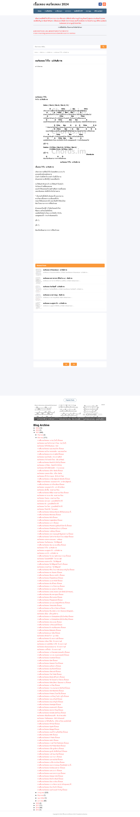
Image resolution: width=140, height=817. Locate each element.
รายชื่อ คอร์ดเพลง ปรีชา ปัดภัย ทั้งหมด (50, 471)
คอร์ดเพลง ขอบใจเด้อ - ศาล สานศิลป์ (49, 457)
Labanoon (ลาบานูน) (66, 23)
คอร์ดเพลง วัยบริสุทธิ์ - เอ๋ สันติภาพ (53, 286)
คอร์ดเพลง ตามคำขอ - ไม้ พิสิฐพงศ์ (48, 567)
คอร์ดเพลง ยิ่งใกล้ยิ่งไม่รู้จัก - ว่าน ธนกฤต (50, 468)
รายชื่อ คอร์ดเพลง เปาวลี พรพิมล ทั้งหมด (50, 484)
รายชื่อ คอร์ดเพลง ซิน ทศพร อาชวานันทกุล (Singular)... (55, 611)
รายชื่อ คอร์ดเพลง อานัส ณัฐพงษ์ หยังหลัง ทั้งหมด (53, 479)
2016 (38, 808)
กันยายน (41, 435)
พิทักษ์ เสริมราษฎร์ (73, 18)
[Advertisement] (70, 40)
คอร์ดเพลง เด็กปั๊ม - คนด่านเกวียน (48, 490)
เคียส (36, 18)
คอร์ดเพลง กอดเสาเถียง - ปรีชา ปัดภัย (49, 473)
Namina (85, 814)
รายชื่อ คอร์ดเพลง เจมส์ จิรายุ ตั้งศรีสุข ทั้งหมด (52, 732)
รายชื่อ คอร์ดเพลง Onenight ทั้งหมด (49, 704)
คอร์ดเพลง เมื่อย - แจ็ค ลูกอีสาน (47, 614)
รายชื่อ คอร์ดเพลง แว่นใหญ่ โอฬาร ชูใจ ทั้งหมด (53, 696)
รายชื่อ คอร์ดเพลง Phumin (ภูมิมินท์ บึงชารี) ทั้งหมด (54, 526)
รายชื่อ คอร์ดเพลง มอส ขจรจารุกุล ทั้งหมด (51, 773)
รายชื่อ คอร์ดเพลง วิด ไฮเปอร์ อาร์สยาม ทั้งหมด (53, 680)
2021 (38, 432)
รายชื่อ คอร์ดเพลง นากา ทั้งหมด (48, 523)
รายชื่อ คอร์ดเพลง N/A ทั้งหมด (47, 517)
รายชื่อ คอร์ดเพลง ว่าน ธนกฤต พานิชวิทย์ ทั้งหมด (53, 688)
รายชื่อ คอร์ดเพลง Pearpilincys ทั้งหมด (50, 578)
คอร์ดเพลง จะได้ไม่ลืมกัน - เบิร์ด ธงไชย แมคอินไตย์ (54, 721)
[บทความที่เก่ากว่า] (74, 364)
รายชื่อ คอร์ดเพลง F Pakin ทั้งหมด (48, 737)
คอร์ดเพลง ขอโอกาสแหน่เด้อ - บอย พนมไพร (52, 451)
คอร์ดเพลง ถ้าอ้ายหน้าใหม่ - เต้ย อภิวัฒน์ (50, 460)
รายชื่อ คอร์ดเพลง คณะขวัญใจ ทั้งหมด (50, 702)
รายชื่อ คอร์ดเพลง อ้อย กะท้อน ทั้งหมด (50, 781)
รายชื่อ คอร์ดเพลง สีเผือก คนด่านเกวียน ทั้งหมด (53, 493)
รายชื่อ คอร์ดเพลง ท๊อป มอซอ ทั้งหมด (49, 597)
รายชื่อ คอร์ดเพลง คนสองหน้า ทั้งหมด (50, 707)
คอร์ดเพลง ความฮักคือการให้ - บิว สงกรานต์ (52, 644)
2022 (38, 430)
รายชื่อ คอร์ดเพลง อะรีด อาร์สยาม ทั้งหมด (51, 608)
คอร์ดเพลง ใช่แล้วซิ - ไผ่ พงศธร (47, 509)
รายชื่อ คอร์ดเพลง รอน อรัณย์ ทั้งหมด (49, 699)
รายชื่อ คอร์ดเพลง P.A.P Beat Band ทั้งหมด (51, 746)
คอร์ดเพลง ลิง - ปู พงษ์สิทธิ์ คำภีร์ (48, 504)
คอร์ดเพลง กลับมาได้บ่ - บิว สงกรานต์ (49, 641)
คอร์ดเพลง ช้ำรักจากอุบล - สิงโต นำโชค (50, 476)
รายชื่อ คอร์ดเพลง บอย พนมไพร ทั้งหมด (50, 449)
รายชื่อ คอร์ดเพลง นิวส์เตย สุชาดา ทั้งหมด (51, 768)
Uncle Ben (77, 23)
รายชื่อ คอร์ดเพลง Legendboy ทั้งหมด (49, 520)
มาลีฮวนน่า (62, 18)
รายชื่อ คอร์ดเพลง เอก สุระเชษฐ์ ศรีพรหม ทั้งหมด (53, 603)
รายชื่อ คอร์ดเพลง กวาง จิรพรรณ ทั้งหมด (51, 586)
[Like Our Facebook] (100, 4)
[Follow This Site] (104, 4)
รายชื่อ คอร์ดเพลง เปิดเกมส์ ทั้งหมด (49, 671)
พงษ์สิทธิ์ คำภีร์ (45, 18)
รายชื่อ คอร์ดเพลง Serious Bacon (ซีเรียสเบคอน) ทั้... (54, 512)
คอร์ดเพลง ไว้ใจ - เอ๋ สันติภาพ (47, 548)
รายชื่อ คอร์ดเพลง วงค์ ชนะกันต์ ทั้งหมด (50, 754)
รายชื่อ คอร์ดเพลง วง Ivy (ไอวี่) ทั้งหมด (50, 440)
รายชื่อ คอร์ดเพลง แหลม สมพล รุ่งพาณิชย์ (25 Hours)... (55, 592)
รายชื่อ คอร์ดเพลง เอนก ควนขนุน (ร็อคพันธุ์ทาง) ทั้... (54, 765)
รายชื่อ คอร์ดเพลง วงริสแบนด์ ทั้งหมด (49, 625)
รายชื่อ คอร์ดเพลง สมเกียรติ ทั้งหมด (49, 669)
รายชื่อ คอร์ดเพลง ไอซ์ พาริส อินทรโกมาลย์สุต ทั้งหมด (55, 537)
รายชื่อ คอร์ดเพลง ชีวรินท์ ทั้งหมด (48, 724)
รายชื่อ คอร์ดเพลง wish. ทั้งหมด (47, 740)
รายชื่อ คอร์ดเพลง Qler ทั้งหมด (47, 660)
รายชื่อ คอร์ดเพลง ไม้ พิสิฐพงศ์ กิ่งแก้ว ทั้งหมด (52, 564)
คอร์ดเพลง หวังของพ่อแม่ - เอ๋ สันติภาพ (55, 270)
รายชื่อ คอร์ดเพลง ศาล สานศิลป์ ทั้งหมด (50, 454)
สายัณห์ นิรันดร (47, 21)
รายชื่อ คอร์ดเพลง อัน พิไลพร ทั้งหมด (49, 583)
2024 (38, 428)
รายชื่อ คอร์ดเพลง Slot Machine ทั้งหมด (50, 691)
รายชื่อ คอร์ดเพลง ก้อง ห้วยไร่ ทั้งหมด (49, 787)
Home (39, 11)
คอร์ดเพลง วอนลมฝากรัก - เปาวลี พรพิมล (51, 487)
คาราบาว (54, 18)
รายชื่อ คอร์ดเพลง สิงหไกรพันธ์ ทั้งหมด (50, 779)
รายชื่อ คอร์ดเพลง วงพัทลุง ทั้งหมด (48, 531)
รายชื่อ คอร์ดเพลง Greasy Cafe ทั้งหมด (50, 776)
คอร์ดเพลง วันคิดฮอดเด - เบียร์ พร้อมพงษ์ (50, 718)
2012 (38, 810)
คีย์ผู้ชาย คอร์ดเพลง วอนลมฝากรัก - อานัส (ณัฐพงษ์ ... (54, 482)
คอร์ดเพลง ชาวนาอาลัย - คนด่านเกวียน (50, 495)
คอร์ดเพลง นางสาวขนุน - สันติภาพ (53, 295)
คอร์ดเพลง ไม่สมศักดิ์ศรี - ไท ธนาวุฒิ (49, 559)
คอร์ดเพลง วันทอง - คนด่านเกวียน (48, 498)
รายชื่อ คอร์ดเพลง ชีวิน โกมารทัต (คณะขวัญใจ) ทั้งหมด (55, 570)
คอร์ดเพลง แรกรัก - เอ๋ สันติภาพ (47, 553)
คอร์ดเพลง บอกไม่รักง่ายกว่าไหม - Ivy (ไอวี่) (51, 443)
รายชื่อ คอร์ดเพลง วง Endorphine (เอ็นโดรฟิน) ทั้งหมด (55, 619)
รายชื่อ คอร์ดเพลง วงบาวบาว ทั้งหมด (49, 757)
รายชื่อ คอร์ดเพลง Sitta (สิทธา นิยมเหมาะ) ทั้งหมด (54, 682)
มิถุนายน (41, 795)
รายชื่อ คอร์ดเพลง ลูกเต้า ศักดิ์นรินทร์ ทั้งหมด (52, 751)
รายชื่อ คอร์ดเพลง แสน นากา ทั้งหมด (49, 770)
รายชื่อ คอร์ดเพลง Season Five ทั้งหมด (50, 663)
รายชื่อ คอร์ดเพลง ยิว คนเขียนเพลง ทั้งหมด (51, 627)
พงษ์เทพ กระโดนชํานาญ (87, 21)
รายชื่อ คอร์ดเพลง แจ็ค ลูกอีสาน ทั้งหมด (50, 748)
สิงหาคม (41, 438)
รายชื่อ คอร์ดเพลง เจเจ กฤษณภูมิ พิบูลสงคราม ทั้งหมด (55, 534)
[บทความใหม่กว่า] (66, 364)
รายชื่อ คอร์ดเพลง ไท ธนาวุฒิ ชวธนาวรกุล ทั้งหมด (54, 556)
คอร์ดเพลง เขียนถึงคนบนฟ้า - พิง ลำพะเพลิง (51, 715)
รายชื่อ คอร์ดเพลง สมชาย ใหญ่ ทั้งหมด (50, 710)
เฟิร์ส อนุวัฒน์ (101, 21)
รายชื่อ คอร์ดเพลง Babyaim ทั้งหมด (49, 630)
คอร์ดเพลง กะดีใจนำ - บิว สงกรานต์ (49, 649)
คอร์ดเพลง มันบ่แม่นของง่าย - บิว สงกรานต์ (51, 647)
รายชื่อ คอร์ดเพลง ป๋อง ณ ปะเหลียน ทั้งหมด (51, 545)
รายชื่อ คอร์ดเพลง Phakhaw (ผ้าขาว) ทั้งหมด (52, 528)
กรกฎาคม (41, 792)
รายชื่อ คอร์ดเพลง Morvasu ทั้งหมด (49, 515)
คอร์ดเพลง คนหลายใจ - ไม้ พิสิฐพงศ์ (49, 561)
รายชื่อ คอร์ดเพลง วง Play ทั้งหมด (48, 685)
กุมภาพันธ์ (41, 798)
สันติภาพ (65, 21)
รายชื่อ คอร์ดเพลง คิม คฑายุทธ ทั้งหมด (50, 594)
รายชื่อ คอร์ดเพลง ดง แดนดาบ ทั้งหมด (50, 589)
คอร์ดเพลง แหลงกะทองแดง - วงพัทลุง (49, 539)
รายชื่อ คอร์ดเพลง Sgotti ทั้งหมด (48, 726)
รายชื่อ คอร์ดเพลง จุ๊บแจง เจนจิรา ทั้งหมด (51, 575)
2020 (38, 803)
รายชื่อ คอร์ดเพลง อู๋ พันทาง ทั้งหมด (49, 666)
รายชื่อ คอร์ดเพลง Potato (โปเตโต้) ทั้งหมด (51, 693)
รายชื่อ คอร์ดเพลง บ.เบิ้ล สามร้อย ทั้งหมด (50, 762)
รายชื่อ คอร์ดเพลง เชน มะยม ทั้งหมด (49, 622)
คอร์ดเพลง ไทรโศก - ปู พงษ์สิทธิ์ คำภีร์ (50, 506)
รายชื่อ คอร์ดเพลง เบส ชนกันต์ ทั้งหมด (50, 759)
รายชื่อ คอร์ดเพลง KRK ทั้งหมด (47, 735)
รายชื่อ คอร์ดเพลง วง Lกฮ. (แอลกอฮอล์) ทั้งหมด (53, 655)
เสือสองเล (57, 21)
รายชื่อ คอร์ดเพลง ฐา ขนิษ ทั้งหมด (48, 633)
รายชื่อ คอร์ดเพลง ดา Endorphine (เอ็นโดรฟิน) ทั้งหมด (55, 616)
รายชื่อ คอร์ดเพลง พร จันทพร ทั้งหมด (49, 572)
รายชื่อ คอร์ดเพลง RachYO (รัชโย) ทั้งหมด (51, 462)
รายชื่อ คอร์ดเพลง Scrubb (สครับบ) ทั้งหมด (51, 713)
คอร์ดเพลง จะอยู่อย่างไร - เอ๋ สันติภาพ (54, 303)
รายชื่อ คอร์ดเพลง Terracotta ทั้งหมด (49, 605)
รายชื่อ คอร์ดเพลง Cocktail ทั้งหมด (48, 658)
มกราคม (41, 801)
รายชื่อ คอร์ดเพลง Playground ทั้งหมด (50, 600)
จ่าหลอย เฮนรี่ (73, 21)
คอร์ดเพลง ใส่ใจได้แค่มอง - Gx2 (47, 446)
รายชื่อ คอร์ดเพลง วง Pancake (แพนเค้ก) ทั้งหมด (53, 652)
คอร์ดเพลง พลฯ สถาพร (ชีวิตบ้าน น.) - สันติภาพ (57, 278)
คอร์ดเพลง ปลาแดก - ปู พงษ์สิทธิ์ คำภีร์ (50, 501)
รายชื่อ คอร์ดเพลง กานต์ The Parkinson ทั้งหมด (53, 743)
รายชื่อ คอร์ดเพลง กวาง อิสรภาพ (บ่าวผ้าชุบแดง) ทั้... (54, 784)
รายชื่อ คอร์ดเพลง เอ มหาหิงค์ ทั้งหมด (49, 581)
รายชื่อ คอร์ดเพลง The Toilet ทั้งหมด (49, 674)
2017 (38, 805)
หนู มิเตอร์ (84, 18)
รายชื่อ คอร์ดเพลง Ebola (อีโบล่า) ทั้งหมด (51, 677)
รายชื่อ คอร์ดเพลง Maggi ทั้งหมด (48, 729)
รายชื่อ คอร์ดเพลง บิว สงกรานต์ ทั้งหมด (50, 638)
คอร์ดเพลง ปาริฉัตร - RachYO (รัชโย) (49, 465)
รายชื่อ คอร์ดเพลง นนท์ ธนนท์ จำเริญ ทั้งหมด (52, 790)
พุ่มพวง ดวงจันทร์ (94, 18)
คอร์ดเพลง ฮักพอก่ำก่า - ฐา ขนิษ (48, 636)
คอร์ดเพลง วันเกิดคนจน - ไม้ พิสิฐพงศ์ (49, 542)
